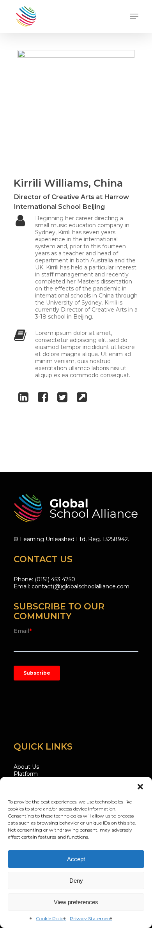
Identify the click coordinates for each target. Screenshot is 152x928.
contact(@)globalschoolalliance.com (80, 586)
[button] (140, 787)
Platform (26, 773)
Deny (76, 880)
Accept (76, 859)
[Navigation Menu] (134, 16)
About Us (26, 766)
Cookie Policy (51, 918)
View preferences (76, 902)
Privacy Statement (91, 918)
